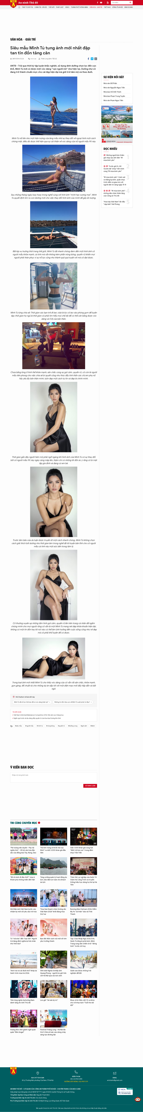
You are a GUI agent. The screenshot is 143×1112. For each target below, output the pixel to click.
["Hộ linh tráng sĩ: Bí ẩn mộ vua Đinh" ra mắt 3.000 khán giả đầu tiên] (53, 836)
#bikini (92, 726)
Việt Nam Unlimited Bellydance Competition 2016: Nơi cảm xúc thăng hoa (38, 715)
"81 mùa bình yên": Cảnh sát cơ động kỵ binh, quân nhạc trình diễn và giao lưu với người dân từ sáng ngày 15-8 (115, 181)
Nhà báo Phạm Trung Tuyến (114, 96)
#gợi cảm (84, 726)
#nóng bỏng (50, 726)
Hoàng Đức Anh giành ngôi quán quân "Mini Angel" (23, 1031)
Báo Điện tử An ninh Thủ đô (13, 4)
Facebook (88, 58)
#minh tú (40, 726)
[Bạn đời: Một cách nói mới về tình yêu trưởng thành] (53, 927)
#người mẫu (29, 726)
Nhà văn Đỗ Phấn (110, 83)
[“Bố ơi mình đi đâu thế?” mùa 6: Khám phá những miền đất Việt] (23, 866)
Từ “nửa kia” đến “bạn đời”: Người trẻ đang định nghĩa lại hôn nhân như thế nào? (23, 941)
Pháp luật (60, 7)
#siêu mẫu (18, 726)
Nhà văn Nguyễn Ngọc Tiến (114, 88)
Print (95, 58)
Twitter (92, 58)
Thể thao (107, 7)
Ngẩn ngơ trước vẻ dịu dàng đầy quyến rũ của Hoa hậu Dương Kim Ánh (37, 718)
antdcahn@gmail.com (114, 1080)
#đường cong (72, 726)
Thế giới (51, 7)
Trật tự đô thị (27, 7)
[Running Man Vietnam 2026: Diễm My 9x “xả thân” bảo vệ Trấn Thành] (83, 898)
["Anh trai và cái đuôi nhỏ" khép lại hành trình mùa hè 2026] (23, 959)
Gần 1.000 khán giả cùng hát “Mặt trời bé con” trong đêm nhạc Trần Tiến (81, 850)
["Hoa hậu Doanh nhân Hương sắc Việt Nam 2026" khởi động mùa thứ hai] (53, 898)
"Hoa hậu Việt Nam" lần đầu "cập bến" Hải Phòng (114, 203)
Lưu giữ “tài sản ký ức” (49, 1000)
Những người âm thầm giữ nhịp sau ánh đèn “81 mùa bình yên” (114, 157)
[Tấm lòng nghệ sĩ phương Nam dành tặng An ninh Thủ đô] (23, 989)
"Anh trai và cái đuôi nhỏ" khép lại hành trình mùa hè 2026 (23, 972)
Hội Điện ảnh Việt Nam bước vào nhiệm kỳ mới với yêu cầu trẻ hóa (23, 910)
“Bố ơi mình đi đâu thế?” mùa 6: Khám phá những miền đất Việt (22, 878)
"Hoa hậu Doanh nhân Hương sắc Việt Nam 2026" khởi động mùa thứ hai (53, 911)
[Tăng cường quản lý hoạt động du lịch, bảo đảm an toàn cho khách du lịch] (53, 866)
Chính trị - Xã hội (41, 7)
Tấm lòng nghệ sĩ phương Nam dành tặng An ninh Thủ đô (22, 1001)
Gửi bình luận (90, 786)
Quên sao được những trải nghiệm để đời (80, 972)
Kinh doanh (128, 7)
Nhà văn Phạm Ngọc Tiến (113, 100)
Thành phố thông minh (79, 7)
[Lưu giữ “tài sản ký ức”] (53, 989)
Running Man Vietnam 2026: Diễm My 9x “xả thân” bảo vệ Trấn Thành (83, 911)
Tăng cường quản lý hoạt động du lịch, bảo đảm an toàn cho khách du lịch (53, 879)
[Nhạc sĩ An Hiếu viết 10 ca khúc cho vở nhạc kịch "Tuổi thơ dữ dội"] (83, 989)
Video (67, 7)
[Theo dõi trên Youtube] (101, 2)
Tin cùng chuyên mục (23, 822)
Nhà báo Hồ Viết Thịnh (112, 92)
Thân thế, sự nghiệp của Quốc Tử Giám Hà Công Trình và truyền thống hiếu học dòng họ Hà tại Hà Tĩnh (83, 881)
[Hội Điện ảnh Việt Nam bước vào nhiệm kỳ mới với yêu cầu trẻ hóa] (23, 898)
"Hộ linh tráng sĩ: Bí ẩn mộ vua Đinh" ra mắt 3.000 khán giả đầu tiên (53, 850)
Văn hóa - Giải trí (96, 7)
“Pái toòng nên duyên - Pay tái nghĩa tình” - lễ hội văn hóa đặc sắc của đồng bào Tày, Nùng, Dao (23, 850)
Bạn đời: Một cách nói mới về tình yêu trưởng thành (53, 940)
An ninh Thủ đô (28, 2)
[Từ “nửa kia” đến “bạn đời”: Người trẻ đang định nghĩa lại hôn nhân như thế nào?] (23, 927)
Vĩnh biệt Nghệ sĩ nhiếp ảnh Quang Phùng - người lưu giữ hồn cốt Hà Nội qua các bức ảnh (53, 973)
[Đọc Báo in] (109, 3)
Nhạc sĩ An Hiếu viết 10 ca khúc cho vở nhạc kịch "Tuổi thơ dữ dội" (82, 1002)
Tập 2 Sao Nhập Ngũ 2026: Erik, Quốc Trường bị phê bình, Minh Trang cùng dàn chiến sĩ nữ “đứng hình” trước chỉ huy (83, 942)
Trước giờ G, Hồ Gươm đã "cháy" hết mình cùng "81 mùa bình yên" (114, 168)
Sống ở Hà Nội (117, 7)
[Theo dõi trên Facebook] (98, 2)
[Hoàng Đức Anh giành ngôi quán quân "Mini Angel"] (23, 1018)
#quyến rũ (61, 726)
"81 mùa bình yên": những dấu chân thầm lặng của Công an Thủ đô (114, 193)
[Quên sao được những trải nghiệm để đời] (83, 959)
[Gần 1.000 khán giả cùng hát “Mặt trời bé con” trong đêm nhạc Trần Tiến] (83, 836)
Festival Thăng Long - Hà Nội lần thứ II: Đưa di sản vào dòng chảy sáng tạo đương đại (53, 1032)
